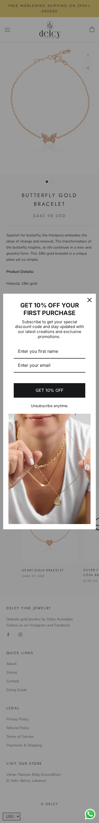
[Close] (89, 300)
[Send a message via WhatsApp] (90, 814)
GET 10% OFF (49, 390)
